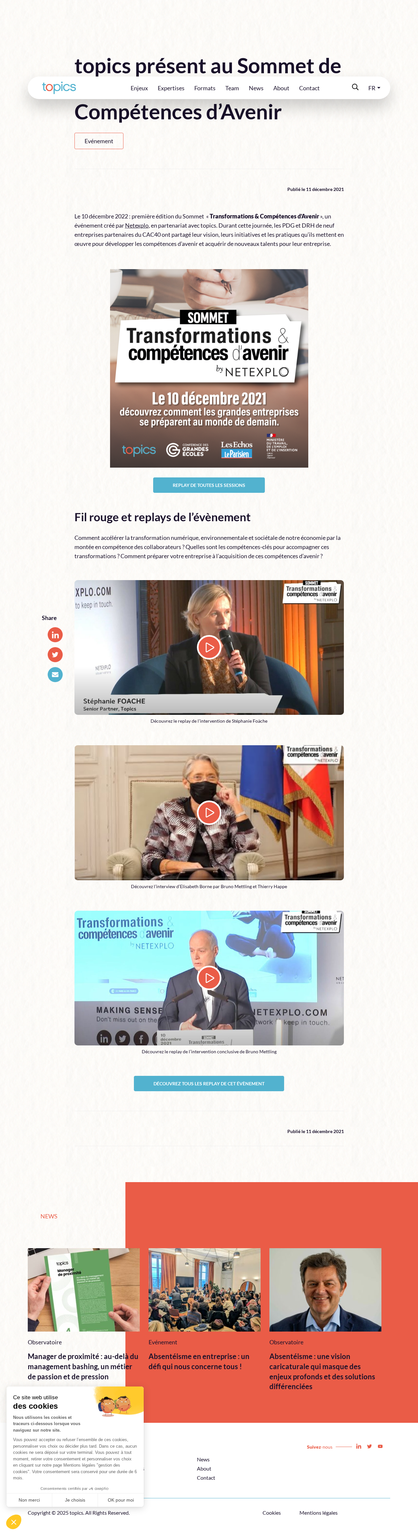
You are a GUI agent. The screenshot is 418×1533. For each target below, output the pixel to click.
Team (232, 88)
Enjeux (139, 88)
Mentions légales (318, 1512)
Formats (205, 88)
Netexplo (137, 225)
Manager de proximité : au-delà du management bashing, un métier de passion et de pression (83, 1366)
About (281, 88)
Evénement (99, 141)
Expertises (171, 88)
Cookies (272, 1512)
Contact (309, 88)
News (256, 88)
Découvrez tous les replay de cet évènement (209, 1083)
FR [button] (372, 88)
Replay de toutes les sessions (209, 485)
